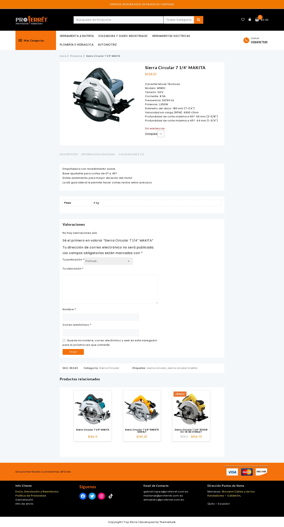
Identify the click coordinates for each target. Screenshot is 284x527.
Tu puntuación (73, 259)
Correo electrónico (77, 325)
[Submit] (198, 20)
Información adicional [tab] (98, 154)
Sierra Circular (109, 368)
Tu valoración (73, 268)
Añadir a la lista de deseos (160, 133)
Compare (151, 134)
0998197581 (259, 42)
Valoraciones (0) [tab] (131, 154)
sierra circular (156, 368)
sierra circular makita (182, 368)
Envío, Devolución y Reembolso (37, 491)
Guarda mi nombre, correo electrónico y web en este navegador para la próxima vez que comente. (110, 343)
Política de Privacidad (30, 495)
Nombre (69, 309)
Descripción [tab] (69, 154)
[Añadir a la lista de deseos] (92, 409)
